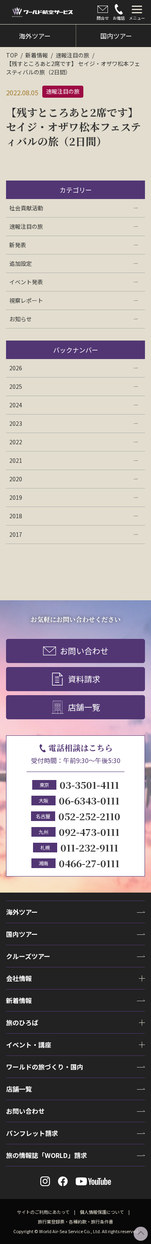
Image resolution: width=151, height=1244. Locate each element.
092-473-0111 (89, 832)
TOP (12, 55)
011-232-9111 (89, 847)
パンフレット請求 (32, 1133)
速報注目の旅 (72, 55)
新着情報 (36, 55)
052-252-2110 (89, 816)
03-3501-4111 (89, 785)
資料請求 (84, 679)
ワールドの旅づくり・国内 (44, 1067)
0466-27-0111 (89, 863)
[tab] (137, 12)
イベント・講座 (28, 1044)
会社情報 (19, 978)
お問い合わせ (84, 651)
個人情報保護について (102, 1212)
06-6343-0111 (89, 800)
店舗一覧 (84, 707)
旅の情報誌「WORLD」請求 (46, 1155)
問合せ (103, 18)
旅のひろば (22, 1022)
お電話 (119, 18)
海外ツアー (22, 912)
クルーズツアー (28, 956)
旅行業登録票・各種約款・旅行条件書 (75, 1221)
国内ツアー (22, 934)
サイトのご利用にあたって (43, 1212)
